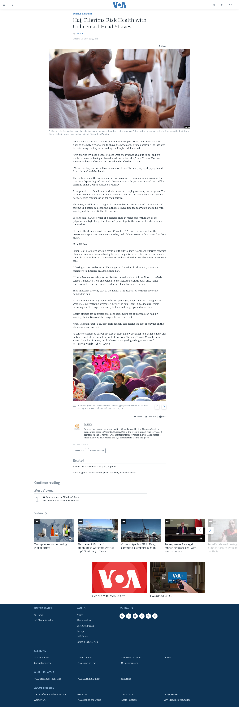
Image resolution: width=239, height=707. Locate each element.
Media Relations (129, 700)
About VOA (40, 700)
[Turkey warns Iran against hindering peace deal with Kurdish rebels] (185, 530)
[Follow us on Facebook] (122, 616)
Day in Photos (84, 657)
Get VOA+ (82, 694)
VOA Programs (42, 657)
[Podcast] (155, 616)
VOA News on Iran (86, 663)
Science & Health (82, 14)
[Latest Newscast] (230, 5)
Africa (80, 615)
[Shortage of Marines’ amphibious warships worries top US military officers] (98, 530)
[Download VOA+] (177, 577)
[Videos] (222, 5)
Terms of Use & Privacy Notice (50, 694)
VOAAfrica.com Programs (47, 678)
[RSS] (148, 616)
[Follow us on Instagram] (141, 616)
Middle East (83, 636)
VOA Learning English (88, 678)
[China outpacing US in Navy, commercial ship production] (141, 530)
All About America (43, 620)
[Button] (162, 46)
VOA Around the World (89, 700)
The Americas (84, 620)
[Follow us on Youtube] (135, 616)
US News (38, 615)
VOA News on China (131, 657)
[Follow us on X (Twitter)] (128, 616)
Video (38, 513)
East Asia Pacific (85, 625)
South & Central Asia (87, 642)
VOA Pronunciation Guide (177, 700)
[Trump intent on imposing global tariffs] (54, 530)
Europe (80, 631)
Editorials (126, 678)
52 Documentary (129, 663)
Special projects (42, 663)
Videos (167, 657)
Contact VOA (127, 694)
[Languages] (213, 5)
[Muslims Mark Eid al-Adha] (119, 375)
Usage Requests (172, 694)
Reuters (79, 33)
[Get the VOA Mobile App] (119, 577)
